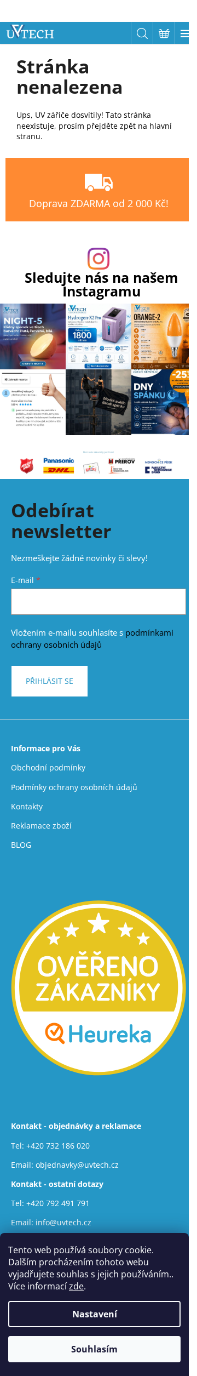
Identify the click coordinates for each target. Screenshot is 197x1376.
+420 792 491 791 (58, 1203)
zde (76, 1286)
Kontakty (27, 806)
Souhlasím (94, 1349)
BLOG (21, 845)
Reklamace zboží (41, 825)
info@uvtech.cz (63, 1222)
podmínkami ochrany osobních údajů (92, 638)
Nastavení (94, 1314)
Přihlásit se (49, 681)
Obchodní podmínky (48, 767)
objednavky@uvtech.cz (77, 1165)
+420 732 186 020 (58, 1145)
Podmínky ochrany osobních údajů (74, 787)
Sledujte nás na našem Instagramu (101, 284)
